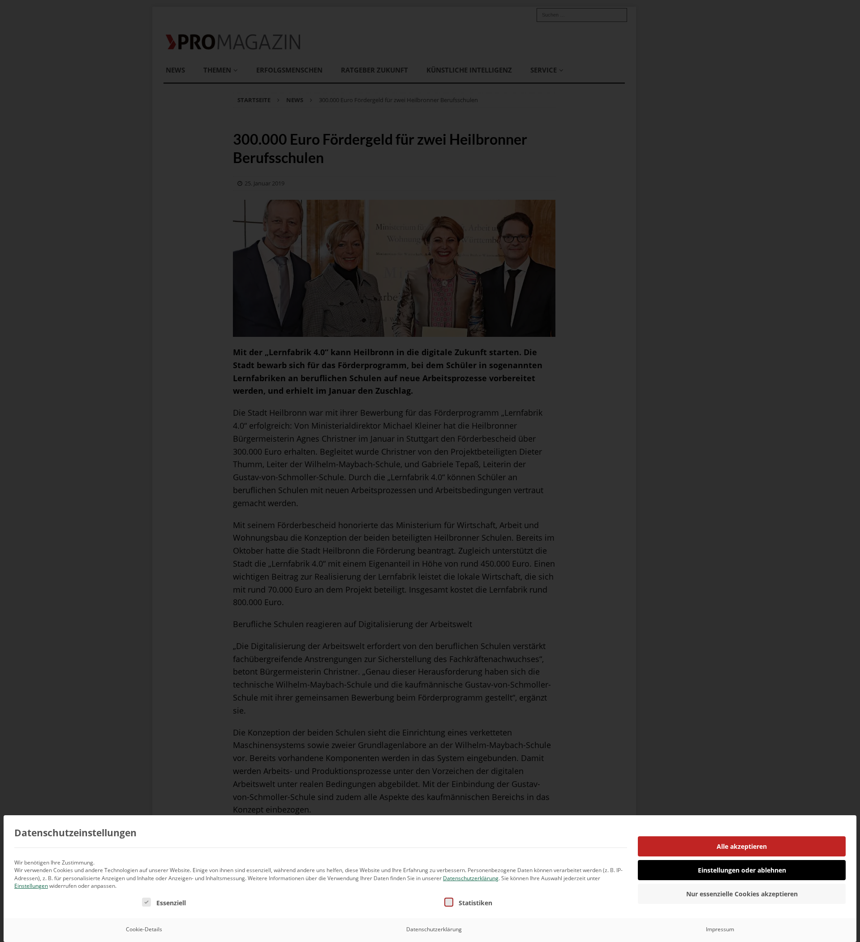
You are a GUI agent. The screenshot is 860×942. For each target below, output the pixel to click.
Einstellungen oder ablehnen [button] (742, 870)
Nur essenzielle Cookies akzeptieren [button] (742, 894)
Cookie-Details (144, 929)
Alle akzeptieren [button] (742, 846)
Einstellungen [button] (31, 886)
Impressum (720, 929)
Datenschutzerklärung (471, 878)
